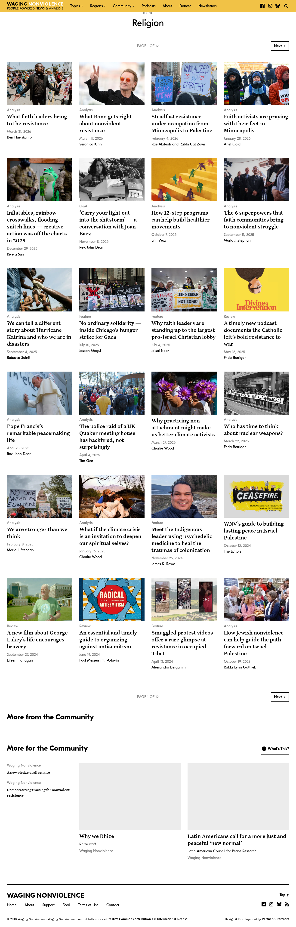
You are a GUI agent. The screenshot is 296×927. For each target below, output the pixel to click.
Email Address (107, 51)
